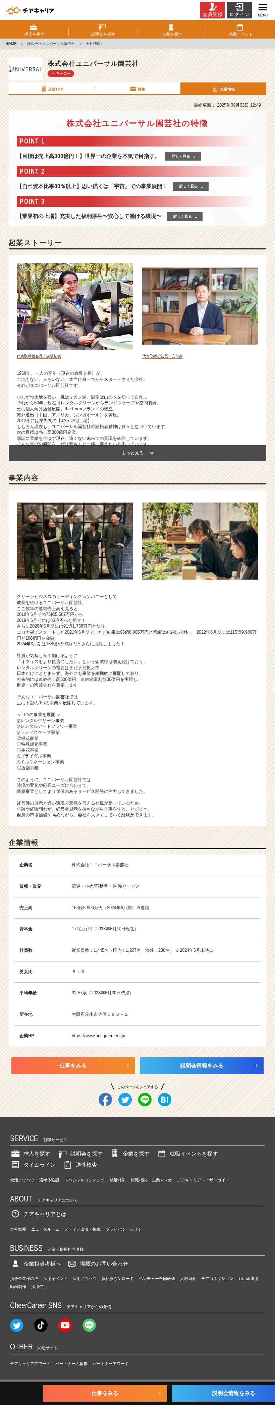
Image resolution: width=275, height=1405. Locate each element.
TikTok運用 (248, 1278)
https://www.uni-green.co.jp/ (98, 1035)
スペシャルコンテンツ (84, 1180)
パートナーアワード (111, 1363)
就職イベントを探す (194, 1154)
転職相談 (139, 1180)
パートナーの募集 (71, 1363)
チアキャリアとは (44, 1214)
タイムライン (39, 1165)
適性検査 (86, 1165)
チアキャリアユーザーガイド (203, 1180)
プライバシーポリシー (126, 1229)
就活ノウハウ (22, 1180)
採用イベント (55, 1278)
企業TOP (55, 89)
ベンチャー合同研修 (157, 1278)
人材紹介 (188, 1278)
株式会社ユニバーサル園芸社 (51, 44)
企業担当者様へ (42, 1264)
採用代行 (39, 1286)
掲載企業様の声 (24, 1278)
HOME (10, 44)
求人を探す (36, 1154)
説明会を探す (86, 1154)
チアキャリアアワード (30, 1363)
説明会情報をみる (201, 1065)
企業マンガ (162, 1180)
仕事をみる (73, 1065)
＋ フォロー (61, 73)
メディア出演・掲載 (82, 1229)
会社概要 (18, 1229)
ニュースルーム (45, 1229)
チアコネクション (217, 1278)
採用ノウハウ (84, 1278)
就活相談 (118, 1180)
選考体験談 (49, 1180)
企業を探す (136, 1154)
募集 (141, 89)
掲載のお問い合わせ (104, 1264)
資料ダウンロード (118, 1278)
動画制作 (18, 1286)
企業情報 (227, 89)
